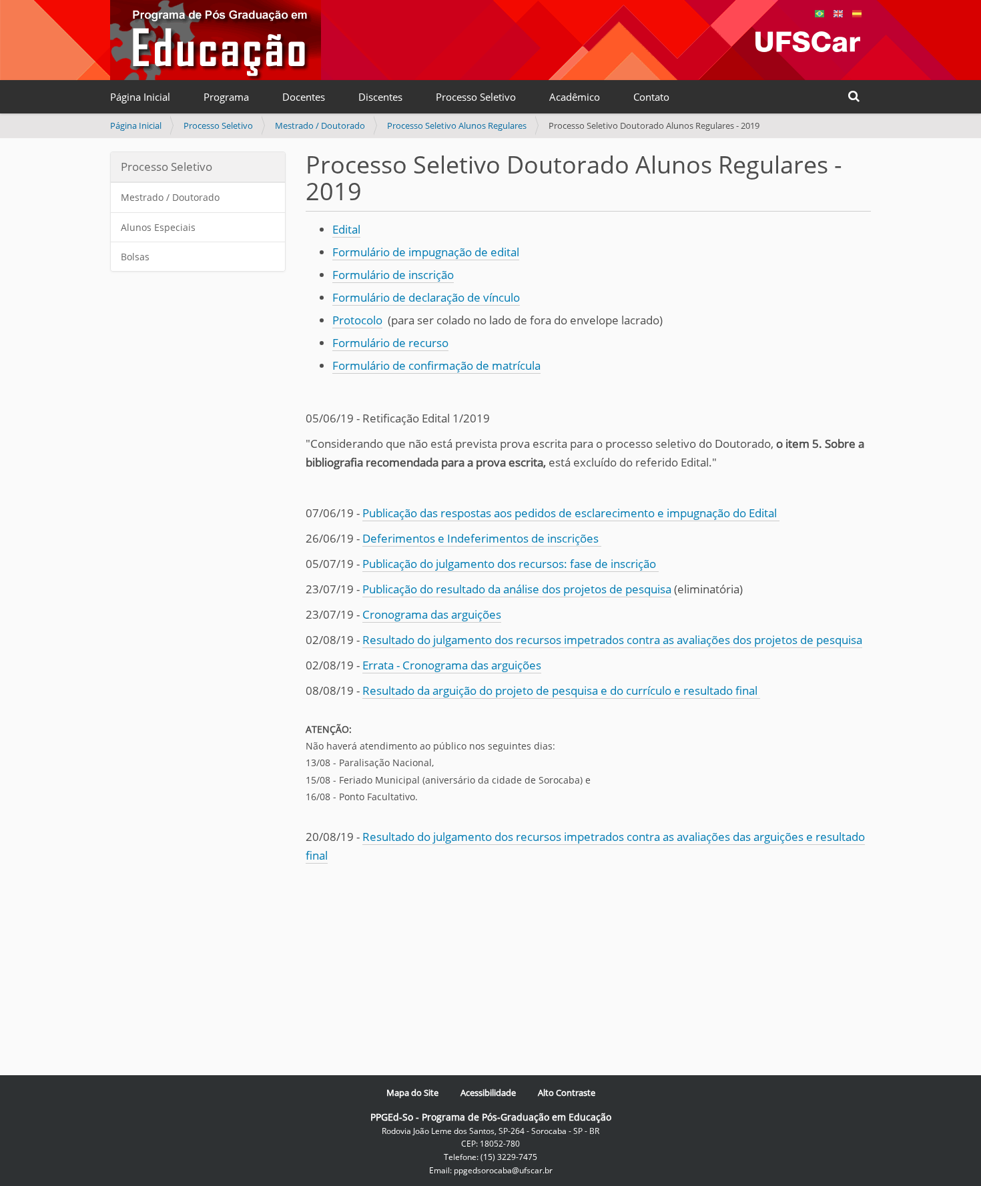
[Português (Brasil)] (215, 40)
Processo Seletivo (476, 96)
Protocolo (357, 320)
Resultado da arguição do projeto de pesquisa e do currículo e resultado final (561, 690)
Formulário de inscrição (393, 274)
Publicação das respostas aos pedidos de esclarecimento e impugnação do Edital (570, 513)
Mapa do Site (412, 1093)
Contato (651, 96)
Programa (226, 96)
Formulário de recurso (390, 342)
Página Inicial (140, 96)
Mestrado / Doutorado (320, 125)
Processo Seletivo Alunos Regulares (457, 125)
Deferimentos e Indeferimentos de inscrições (481, 538)
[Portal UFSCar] (807, 41)
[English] (838, 12)
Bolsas (135, 256)
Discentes (380, 96)
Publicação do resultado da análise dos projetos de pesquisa (516, 589)
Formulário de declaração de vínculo (426, 297)
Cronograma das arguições (431, 614)
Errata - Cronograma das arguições (451, 665)
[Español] (857, 12)
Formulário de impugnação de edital (425, 252)
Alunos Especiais (158, 227)
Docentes (303, 96)
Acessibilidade (488, 1093)
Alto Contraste (566, 1093)
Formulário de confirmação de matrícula (436, 365)
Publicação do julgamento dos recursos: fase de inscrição (510, 563)
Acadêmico (574, 96)
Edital (346, 229)
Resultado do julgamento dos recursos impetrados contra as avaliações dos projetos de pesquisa (612, 639)
